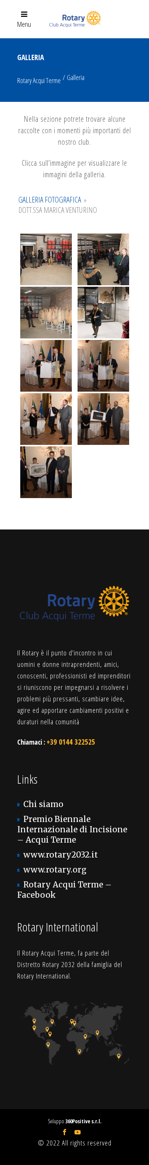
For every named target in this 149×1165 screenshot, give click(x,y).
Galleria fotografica (49, 199)
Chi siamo (43, 804)
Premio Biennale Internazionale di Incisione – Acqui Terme (72, 829)
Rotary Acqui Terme (39, 80)
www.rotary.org (54, 870)
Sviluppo (75, 1121)
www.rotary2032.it (60, 855)
